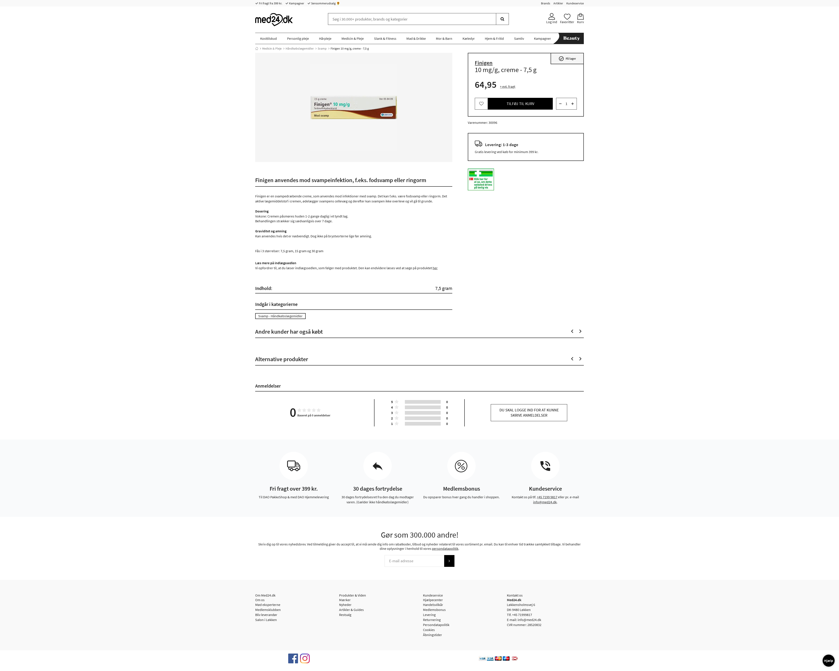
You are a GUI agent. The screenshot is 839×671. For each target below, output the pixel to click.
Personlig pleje (298, 38)
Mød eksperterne (267, 604)
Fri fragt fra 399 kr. (270, 3)
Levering (429, 614)
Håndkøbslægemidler (300, 48)
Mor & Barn (444, 38)
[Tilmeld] (449, 561)
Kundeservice (575, 3)
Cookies (429, 630)
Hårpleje (325, 38)
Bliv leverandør (266, 614)
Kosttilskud (268, 38)
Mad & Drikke (416, 38)
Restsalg (345, 614)
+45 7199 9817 (547, 497)
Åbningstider (432, 635)
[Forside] (256, 48)
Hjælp (828, 660)
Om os (260, 600)
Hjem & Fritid (494, 38)
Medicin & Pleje (352, 38)
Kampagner (296, 3)
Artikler (558, 3)
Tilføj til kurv (520, 103)
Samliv (519, 38)
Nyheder (345, 604)
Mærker (345, 600)
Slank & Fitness (385, 38)
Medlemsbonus (434, 609)
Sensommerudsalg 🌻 (325, 3)
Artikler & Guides (351, 609)
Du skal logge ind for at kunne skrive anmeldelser (529, 412)
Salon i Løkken (266, 620)
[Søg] (502, 19)
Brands (545, 3)
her (435, 268)
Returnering (432, 620)
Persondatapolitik (436, 625)
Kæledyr (469, 38)
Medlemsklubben (268, 609)
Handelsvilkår (433, 604)
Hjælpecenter (433, 600)
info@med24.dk (545, 502)
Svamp (322, 48)
